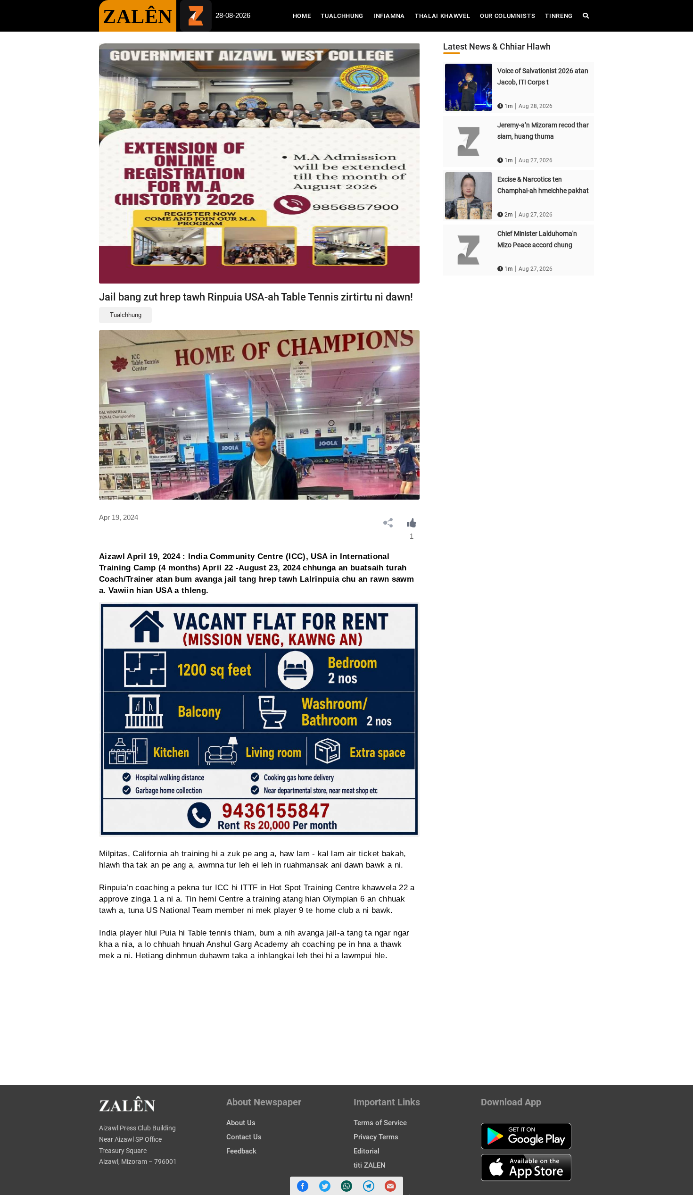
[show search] (586, 16)
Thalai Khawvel (442, 15)
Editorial (367, 1151)
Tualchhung (342, 15)
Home (304, 15)
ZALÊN (138, 16)
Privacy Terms (376, 1137)
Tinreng (559, 15)
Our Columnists (507, 15)
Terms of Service (380, 1123)
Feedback (241, 1151)
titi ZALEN (370, 1165)
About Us (241, 1123)
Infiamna (389, 15)
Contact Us (244, 1137)
